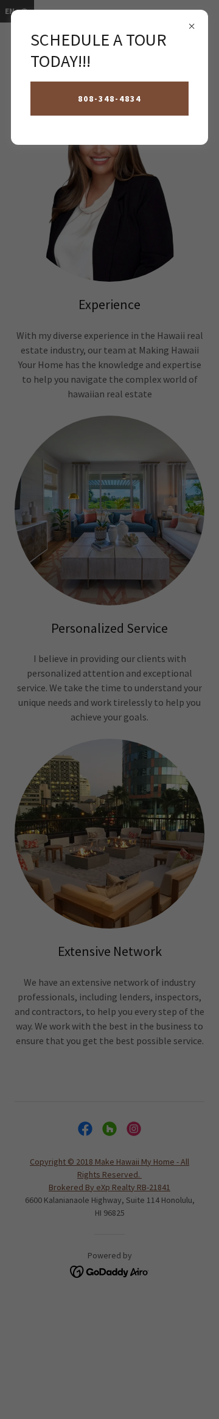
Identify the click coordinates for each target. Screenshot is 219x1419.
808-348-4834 (109, 98)
